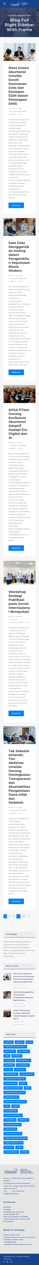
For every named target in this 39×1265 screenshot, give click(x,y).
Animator (19, 1042)
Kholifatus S (20, 1069)
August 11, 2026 (15, 807)
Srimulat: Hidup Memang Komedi (15, 1138)
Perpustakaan (9, 1221)
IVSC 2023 (8, 1069)
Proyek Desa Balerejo (12, 1124)
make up (23, 1083)
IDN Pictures (9, 1060)
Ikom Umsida (9, 1065)
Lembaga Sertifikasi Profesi (13, 1239)
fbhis (7, 1056)
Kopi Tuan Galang (27, 1074)
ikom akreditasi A (23, 1060)
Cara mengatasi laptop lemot (15, 1046)
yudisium (24, 1152)
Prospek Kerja (10, 1120)
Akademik (7, 1207)
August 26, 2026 (15, 275)
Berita (13, 114)
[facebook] (4, 1261)
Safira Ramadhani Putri (13, 1133)
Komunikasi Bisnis (11, 1074)
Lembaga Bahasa (10, 1242)
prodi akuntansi (10, 1110)
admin (15, 619)
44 (23, 916)
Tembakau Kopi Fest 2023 (13, 1142)
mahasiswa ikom (10, 1083)
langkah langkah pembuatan (14, 1078)
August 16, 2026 (15, 616)
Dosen (19, 622)
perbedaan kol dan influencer (15, 1101)
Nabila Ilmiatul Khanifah (13, 1088)
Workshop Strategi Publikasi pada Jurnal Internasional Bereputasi (19, 602)
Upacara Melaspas (11, 1152)
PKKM (7, 1106)
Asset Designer (19, 111)
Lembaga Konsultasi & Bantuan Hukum (18, 1244)
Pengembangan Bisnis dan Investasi (17, 1219)
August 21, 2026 (15, 442)
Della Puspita (9, 1051)
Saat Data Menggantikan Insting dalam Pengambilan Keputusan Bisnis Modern (19, 257)
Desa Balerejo (23, 1051)
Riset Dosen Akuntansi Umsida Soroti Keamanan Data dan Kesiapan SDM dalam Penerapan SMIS (18, 85)
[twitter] (7, 1261)
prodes (15, 1106)
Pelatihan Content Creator (14, 1092)
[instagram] (11, 1261)
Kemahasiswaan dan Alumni (14, 1212)
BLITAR (29, 1042)
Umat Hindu (9, 1147)
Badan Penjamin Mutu (12, 1235)
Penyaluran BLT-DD (11, 1097)
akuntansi (8, 1042)
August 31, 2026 (15, 108)
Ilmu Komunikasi (23, 1065)
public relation (10, 1129)
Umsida (19, 1147)
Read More (16, 205)
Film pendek (17, 1056)
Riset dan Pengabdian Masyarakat (16, 1217)
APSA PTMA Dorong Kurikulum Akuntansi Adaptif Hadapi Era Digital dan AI (18, 424)
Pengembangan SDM (11, 1214)
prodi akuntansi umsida (13, 1115)
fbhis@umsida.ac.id (11, 1194)
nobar (27, 1088)
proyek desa (23, 1120)
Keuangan (7, 1209)
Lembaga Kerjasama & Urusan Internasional (19, 1237)
